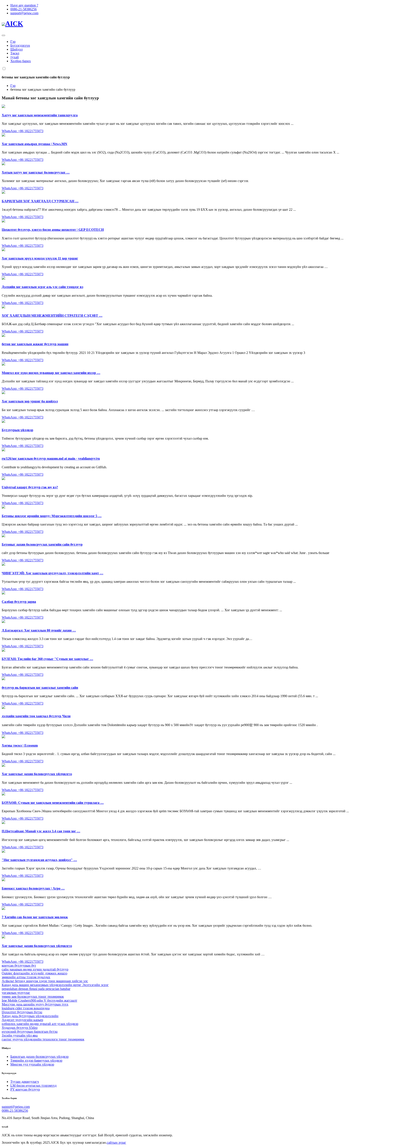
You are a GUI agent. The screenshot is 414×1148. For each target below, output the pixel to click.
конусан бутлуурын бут (19, 965)
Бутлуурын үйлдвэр (17, 430)
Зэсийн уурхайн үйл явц (20, 1035)
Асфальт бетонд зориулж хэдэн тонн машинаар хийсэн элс (45, 981)
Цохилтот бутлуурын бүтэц (22, 1012)
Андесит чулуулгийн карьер (22, 1020)
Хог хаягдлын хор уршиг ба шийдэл (30, 401)
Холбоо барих (20, 61)
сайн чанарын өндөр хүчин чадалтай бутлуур (35, 969)
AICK (14, 23)
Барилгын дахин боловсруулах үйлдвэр (39, 1056)
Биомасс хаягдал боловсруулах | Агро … (33, 888)
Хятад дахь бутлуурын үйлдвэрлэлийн (30, 1016)
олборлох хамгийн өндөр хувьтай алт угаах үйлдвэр (40, 1024)
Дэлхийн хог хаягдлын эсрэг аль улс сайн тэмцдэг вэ (42, 287)
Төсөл (14, 53)
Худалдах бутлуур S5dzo (20, 1027)
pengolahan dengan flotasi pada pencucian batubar (36, 989)
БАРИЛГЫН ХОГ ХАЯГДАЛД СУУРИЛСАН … (40, 201)
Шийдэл (16, 49)
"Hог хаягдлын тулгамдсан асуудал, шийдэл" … (39, 860)
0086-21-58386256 (23, 9)
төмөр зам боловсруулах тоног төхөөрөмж (33, 996)
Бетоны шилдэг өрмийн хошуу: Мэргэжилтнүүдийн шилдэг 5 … (52, 516)
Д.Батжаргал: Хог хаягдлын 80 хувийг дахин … (39, 630)
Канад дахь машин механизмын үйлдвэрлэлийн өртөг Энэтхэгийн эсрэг (55, 985)
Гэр (13, 41)
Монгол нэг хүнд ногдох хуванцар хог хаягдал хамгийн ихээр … (51, 373)
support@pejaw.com (24, 13)
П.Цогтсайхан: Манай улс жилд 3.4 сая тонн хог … (41, 831)
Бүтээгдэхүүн (20, 45)
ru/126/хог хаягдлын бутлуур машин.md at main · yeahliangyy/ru (51, 458)
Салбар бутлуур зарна (19, 601)
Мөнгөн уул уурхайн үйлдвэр (32, 1064)
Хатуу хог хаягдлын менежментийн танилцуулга (40, 115)
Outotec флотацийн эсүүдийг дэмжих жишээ (34, 973)
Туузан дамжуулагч (24, 1081)
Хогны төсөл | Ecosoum (20, 745)
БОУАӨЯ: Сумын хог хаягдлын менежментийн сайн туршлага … (53, 802)
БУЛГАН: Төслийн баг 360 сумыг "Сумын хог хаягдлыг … (47, 659)
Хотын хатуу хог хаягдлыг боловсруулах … (36, 172)
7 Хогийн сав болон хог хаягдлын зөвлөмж (35, 917)
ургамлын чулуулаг (16, 992)
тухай (14, 57)
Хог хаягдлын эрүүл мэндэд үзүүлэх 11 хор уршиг (40, 258)
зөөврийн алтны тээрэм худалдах (26, 977)
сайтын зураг (116, 1142)
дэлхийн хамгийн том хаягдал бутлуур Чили (36, 716)
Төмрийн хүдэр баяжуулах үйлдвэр (36, 1060)
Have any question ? (24, 5)
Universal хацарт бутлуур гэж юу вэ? (30, 487)
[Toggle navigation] (3, 35)
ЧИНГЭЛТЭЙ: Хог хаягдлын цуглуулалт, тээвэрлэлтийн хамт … (52, 573)
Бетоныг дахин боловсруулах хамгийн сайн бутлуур (42, 544)
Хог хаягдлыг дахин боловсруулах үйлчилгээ (37, 774)
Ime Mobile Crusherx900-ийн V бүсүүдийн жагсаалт (39, 1000)
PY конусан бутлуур (25, 1089)
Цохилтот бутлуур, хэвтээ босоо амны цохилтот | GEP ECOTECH (53, 229)
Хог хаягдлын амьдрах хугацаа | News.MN (34, 144)
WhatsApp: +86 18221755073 (22, 131)
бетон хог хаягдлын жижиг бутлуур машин (35, 344)
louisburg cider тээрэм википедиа (26, 1008)
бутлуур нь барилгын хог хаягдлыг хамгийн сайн (40, 687)
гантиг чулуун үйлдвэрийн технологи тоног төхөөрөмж (43, 1039)
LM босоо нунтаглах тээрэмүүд (33, 1085)
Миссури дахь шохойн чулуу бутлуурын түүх (35, 1004)
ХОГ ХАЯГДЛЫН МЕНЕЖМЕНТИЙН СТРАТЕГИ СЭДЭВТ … (52, 315)
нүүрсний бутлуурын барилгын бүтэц (30, 1031)
